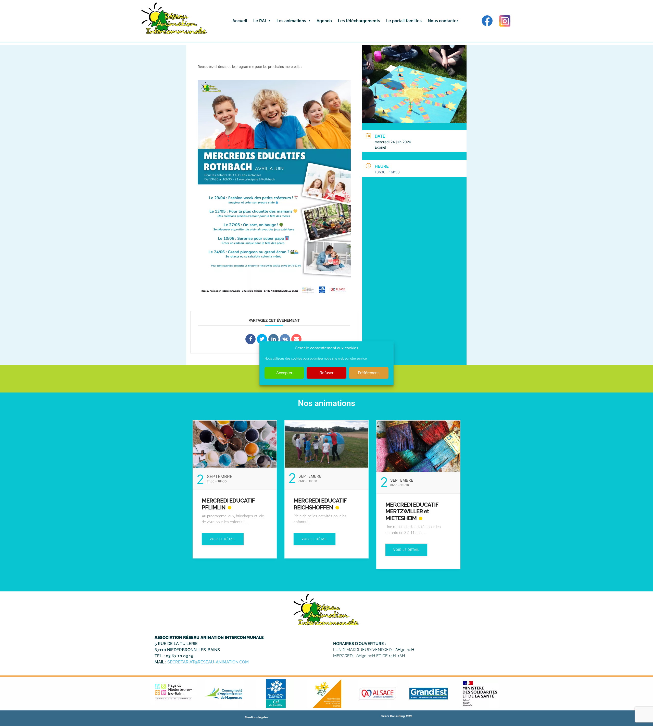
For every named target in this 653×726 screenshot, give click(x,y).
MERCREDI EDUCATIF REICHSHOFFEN (320, 503)
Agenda (324, 20)
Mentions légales (256, 717)
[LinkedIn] (273, 339)
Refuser (326, 372)
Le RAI (259, 20)
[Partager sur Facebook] (250, 339)
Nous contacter (443, 20)
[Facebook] (487, 21)
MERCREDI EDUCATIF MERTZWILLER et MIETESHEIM (411, 511)
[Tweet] (262, 339)
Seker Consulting (393, 716)
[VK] (285, 339)
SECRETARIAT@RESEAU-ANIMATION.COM (208, 662)
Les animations (291, 20)
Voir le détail (223, 539)
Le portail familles (404, 20)
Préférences (368, 372)
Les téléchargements (359, 20)
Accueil (239, 20)
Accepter (284, 372)
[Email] (296, 339)
